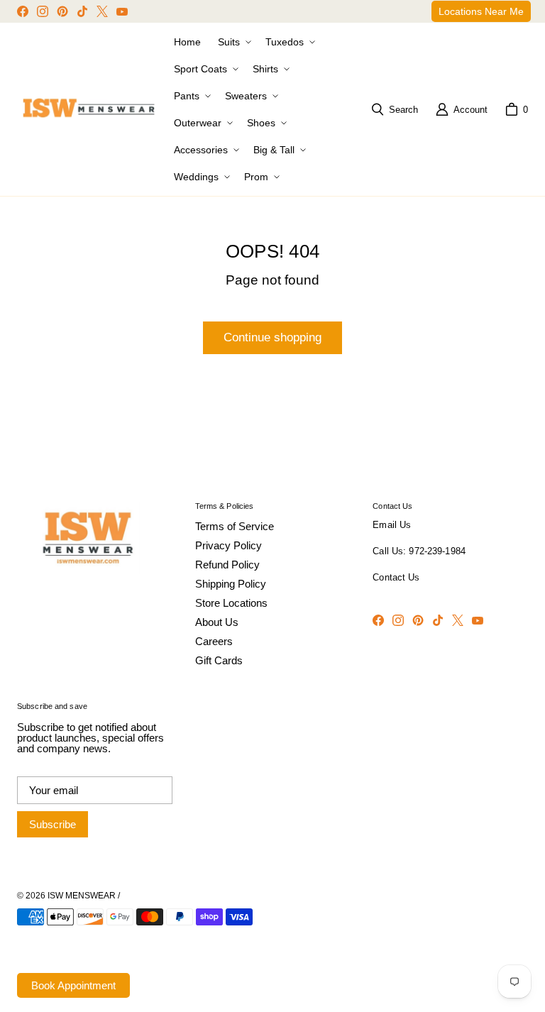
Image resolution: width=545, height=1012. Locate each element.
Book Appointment (73, 985)
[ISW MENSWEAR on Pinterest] (62, 11)
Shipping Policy (230, 584)
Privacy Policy (228, 545)
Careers (214, 641)
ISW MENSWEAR (82, 896)
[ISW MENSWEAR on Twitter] (102, 11)
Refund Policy (227, 565)
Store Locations (231, 603)
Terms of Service (234, 526)
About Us (216, 622)
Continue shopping (272, 337)
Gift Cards (219, 660)
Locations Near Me (481, 11)
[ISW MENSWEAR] (90, 109)
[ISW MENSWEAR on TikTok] (82, 11)
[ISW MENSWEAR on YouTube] (122, 11)
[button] (233, 41)
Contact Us (396, 578)
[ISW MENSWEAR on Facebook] (23, 11)
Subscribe (52, 824)
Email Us (392, 525)
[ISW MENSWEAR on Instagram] (43, 11)
